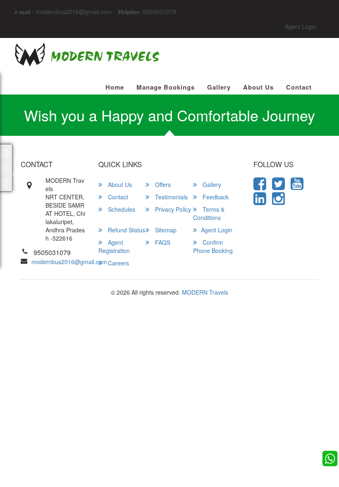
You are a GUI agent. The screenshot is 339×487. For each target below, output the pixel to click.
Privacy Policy (172, 209)
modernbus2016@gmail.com (73, 11)
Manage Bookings (165, 87)
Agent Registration (114, 246)
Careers (117, 263)
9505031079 (159, 11)
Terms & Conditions (208, 213)
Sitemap (165, 230)
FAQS (161, 242)
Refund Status (125, 230)
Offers (162, 184)
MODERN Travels (205, 292)
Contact (299, 87)
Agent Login (300, 26)
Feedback (215, 197)
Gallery (219, 87)
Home (114, 87)
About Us (258, 87)
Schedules (120, 209)
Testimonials (170, 197)
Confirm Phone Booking (213, 246)
